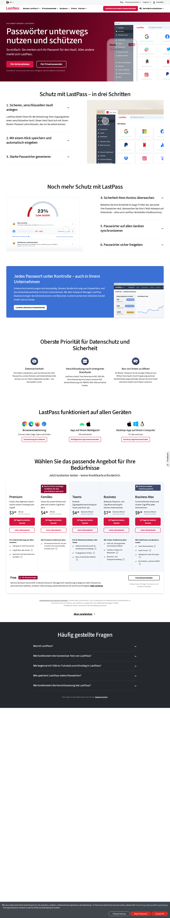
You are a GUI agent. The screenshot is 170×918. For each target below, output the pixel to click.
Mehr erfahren (96, 585)
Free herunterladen (143, 577)
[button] (38, 105)
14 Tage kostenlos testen (85, 522)
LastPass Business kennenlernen (30, 307)
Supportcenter (101, 697)
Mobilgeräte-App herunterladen (85, 439)
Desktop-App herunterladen (135, 439)
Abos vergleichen (83, 614)
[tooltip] (32, 550)
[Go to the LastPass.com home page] (12, 8)
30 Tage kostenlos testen (22, 522)
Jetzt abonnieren (22, 530)
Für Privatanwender (51, 64)
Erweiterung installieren (34, 439)
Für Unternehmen (19, 64)
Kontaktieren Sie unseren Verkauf (53, 600)
